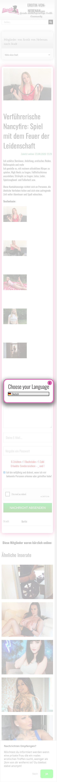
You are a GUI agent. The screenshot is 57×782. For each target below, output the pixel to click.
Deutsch (15, 394)
